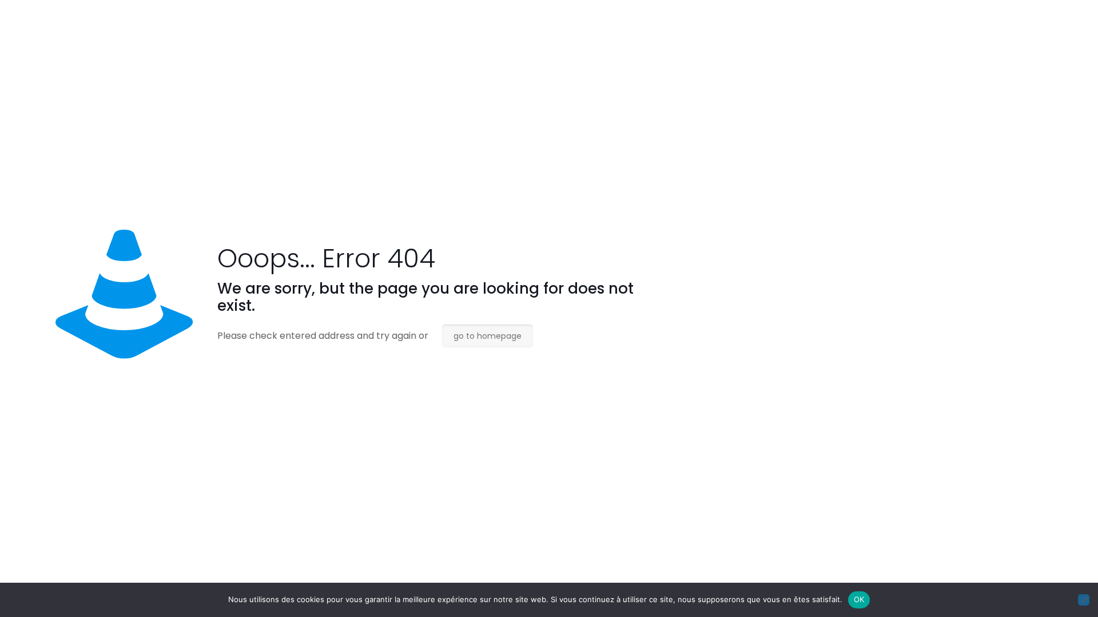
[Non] (1083, 600)
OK (859, 599)
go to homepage (487, 336)
